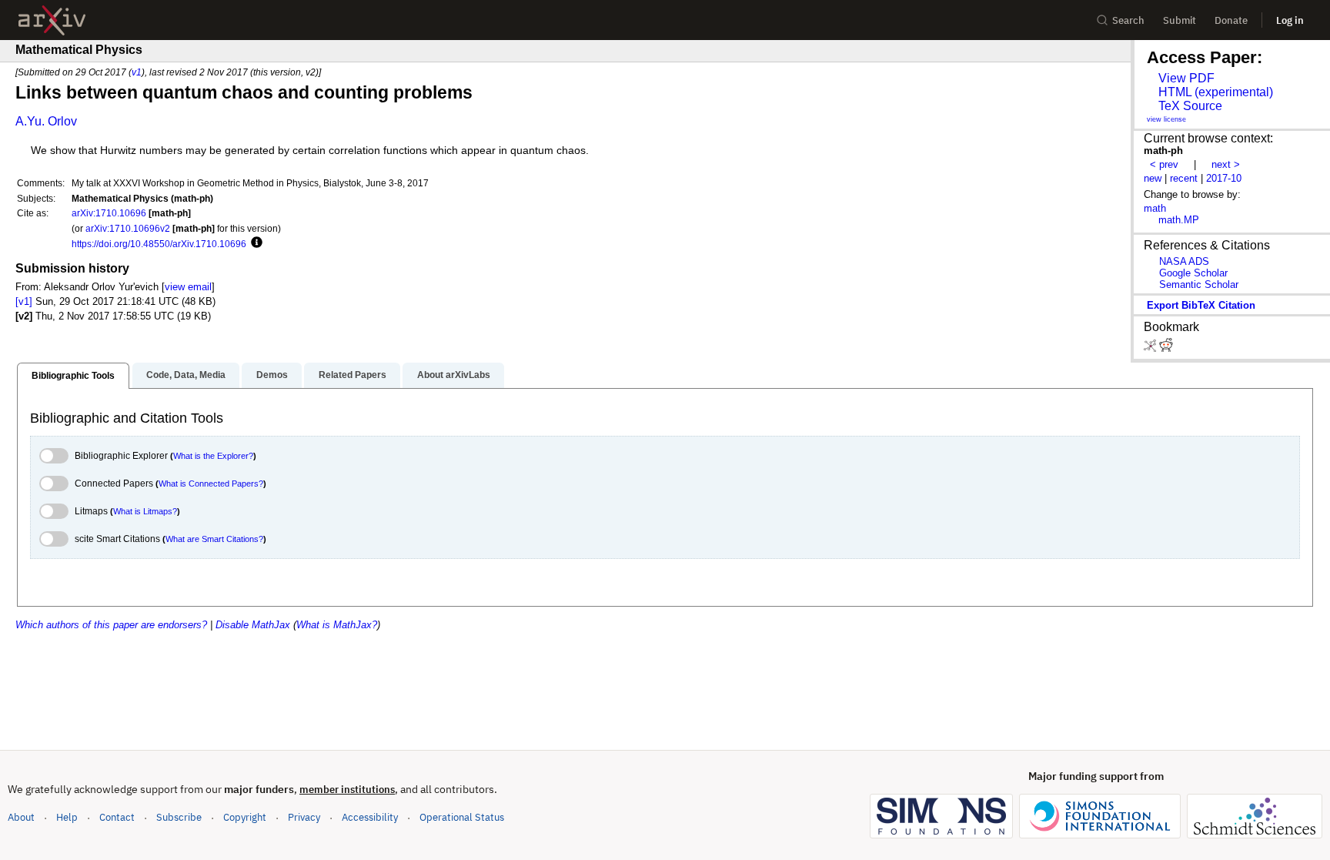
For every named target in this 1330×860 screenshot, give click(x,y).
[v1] (23, 301)
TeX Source (1190, 105)
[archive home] (51, 20)
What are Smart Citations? (214, 539)
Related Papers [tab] (352, 375)
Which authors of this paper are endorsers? (111, 625)
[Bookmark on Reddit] (1166, 348)
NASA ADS (1184, 261)
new (1152, 178)
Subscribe (179, 817)
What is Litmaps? (145, 511)
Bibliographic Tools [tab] (73, 375)
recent (1184, 178)
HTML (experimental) (1215, 92)
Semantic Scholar (1198, 284)
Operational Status (461, 817)
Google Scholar (1193, 273)
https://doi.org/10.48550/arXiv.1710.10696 (159, 244)
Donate (1231, 20)
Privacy (304, 817)
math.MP (1178, 220)
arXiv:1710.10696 (109, 213)
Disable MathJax (253, 625)
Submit (1179, 20)
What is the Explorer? (213, 455)
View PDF (1186, 78)
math (1155, 208)
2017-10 (1223, 178)
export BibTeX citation (1201, 305)
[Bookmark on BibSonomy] (1151, 348)
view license (1166, 119)
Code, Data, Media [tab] (186, 375)
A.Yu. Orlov (46, 121)
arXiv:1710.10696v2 (127, 228)
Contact (117, 817)
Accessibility (370, 817)
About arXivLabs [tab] (453, 375)
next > (1225, 164)
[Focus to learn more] (254, 243)
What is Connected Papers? (211, 483)
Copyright (244, 817)
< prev (1164, 164)
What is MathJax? (336, 625)
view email (188, 287)
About (21, 817)
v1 (137, 72)
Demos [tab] (272, 375)
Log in (1290, 20)
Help (67, 817)
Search (1128, 20)
